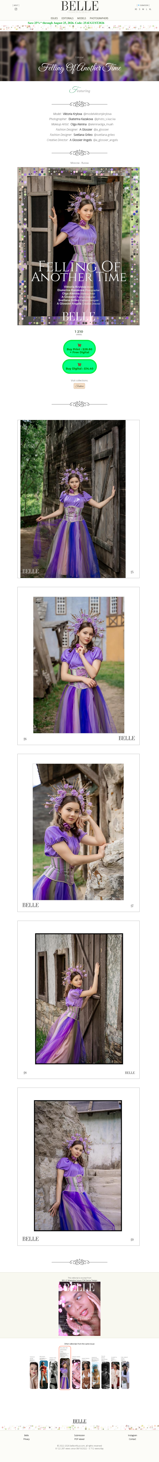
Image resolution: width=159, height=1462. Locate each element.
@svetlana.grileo (104, 135)
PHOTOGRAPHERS (99, 18)
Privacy (26, 1439)
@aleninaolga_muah (100, 124)
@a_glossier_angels (105, 140)
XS (136, 9)
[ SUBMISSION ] (143, 5)
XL (150, 9)
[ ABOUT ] (16, 5)
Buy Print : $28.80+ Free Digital (79, 351)
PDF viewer (79, 1439)
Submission (79, 1435)
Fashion (79, 386)
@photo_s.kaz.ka (104, 119)
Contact (132, 1439)
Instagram (132, 1435)
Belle (26, 1435)
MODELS (81, 18)
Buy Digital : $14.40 (79, 368)
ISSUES (54, 18)
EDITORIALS (67, 18)
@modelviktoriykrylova (97, 114)
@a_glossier (101, 129)
